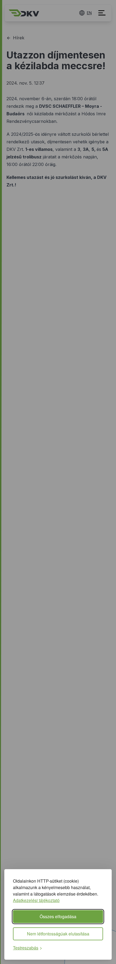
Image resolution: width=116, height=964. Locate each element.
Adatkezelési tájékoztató (36, 900)
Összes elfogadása (58, 916)
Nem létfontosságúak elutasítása (58, 934)
